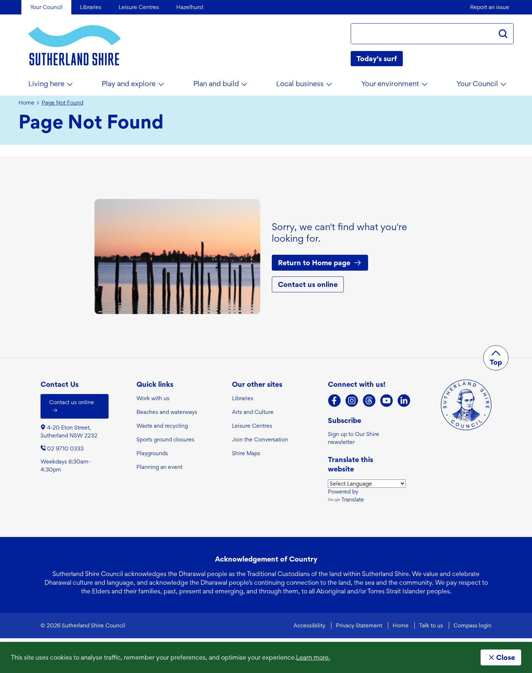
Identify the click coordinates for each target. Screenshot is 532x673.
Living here (46, 83)
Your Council (477, 83)
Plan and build (216, 83)
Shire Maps (246, 453)
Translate (352, 499)
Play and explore (129, 83)
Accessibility (309, 625)
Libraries (242, 398)
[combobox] (422, 34)
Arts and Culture (253, 412)
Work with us (152, 398)
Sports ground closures (165, 439)
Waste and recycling (162, 425)
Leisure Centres (252, 425)
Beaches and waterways (166, 412)
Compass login (472, 625)
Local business (300, 83)
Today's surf (376, 58)
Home (26, 103)
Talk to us (431, 625)
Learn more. (313, 657)
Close (505, 657)
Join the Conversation (260, 439)
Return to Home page (314, 262)
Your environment (390, 83)
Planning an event (159, 467)
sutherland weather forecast (510, 58)
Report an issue (489, 7)
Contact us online (308, 284)
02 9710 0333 (65, 448)
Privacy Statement (359, 625)
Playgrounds (152, 453)
